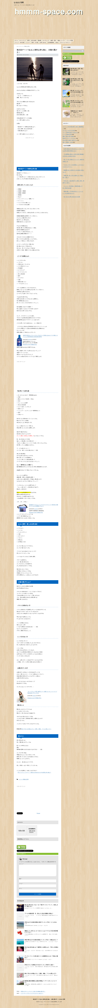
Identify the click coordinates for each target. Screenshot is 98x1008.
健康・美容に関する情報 (68, 136)
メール (21, 883)
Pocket (38, 813)
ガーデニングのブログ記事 (69, 130)
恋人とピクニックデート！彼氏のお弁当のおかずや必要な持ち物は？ (34, 772)
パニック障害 (70, 40)
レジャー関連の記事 (23, 779)
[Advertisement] (49, 28)
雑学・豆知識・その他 (68, 142)
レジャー (28, 42)
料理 (28, 40)
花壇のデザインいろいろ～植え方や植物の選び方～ (33, 991)
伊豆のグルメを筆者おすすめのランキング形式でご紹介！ (39, 964)
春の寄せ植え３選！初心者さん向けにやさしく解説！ (77, 80)
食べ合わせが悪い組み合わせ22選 (72, 196)
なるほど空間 (19, 2)
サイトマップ (22, 40)
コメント (21, 863)
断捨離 (39, 40)
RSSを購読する (22, 853)
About (57, 42)
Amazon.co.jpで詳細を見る (30, 344)
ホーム (16, 40)
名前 (20, 878)
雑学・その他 (35, 42)
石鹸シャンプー (61, 40)
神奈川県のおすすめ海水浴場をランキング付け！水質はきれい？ (41, 939)
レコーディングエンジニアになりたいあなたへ (32, 993)
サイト (20, 888)
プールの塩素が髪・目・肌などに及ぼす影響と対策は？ (39, 913)
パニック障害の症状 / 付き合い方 (70, 132)
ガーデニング (46, 40)
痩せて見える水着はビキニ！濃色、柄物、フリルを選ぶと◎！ (36, 729)
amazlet (29, 339)
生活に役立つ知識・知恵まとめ (70, 140)
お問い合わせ (43, 42)
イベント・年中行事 (19, 42)
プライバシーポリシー (65, 42)
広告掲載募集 (51, 42)
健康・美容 (53, 40)
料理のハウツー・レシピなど (69, 138)
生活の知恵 (33, 40)
